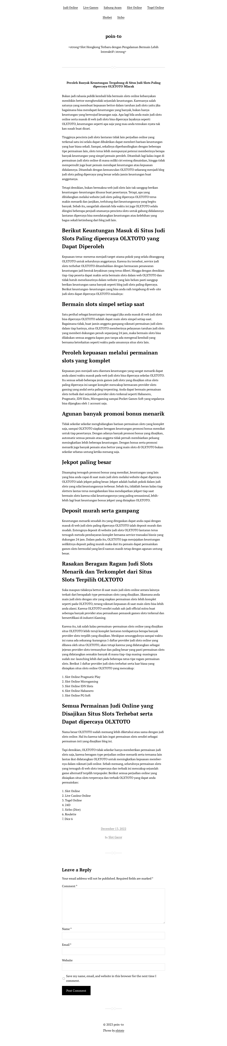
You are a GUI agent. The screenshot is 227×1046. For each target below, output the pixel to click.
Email (66, 945)
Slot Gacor (115, 837)
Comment (69, 886)
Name (67, 929)
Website (67, 960)
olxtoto (119, 1030)
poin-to (113, 36)
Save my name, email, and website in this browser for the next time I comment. (111, 978)
